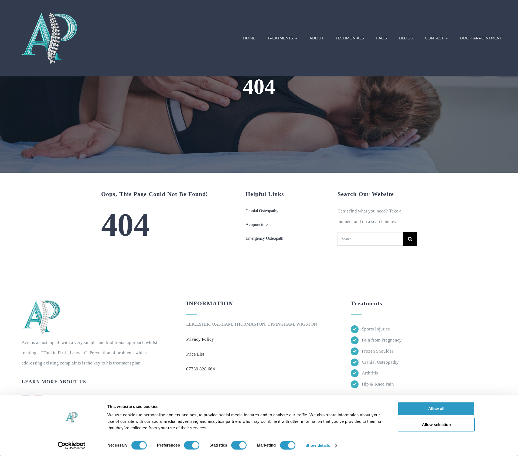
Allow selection (436, 424)
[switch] (191, 445)
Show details (317, 445)
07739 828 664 (200, 368)
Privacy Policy (200, 339)
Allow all (436, 408)
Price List (195, 354)
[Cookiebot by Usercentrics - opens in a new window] (71, 445)
